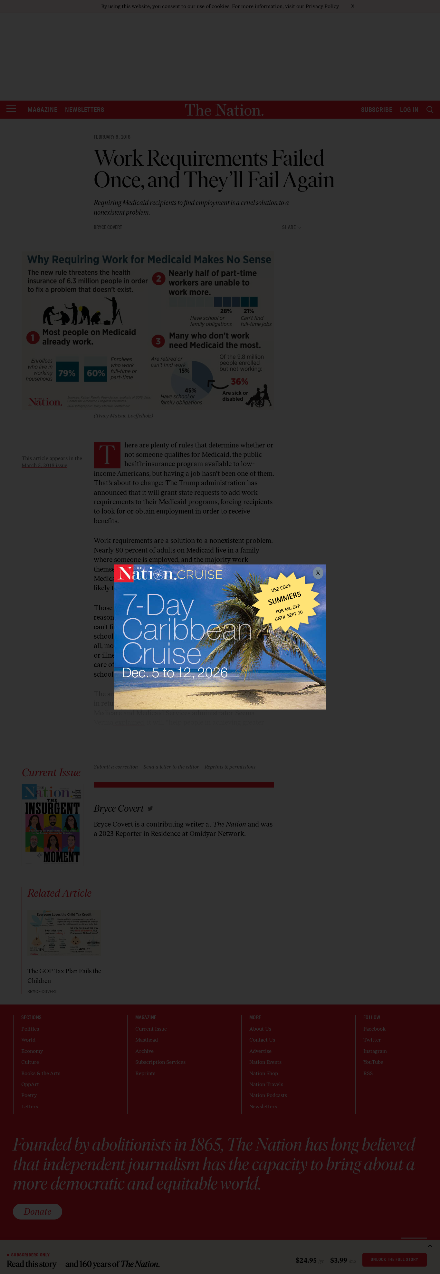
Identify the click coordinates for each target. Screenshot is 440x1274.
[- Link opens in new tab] (220, 637)
